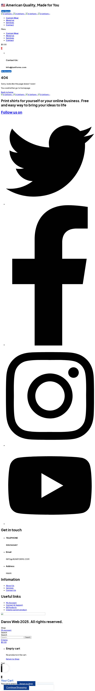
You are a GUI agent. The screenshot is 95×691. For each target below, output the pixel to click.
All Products (11, 607)
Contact (10, 25)
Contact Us (11, 590)
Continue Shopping (16, 687)
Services (10, 22)
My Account (11, 602)
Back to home (7, 92)
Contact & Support (14, 605)
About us (10, 20)
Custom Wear (12, 18)
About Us (10, 585)
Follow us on (11, 112)
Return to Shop (12, 659)
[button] (6, 11)
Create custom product (16, 609)
